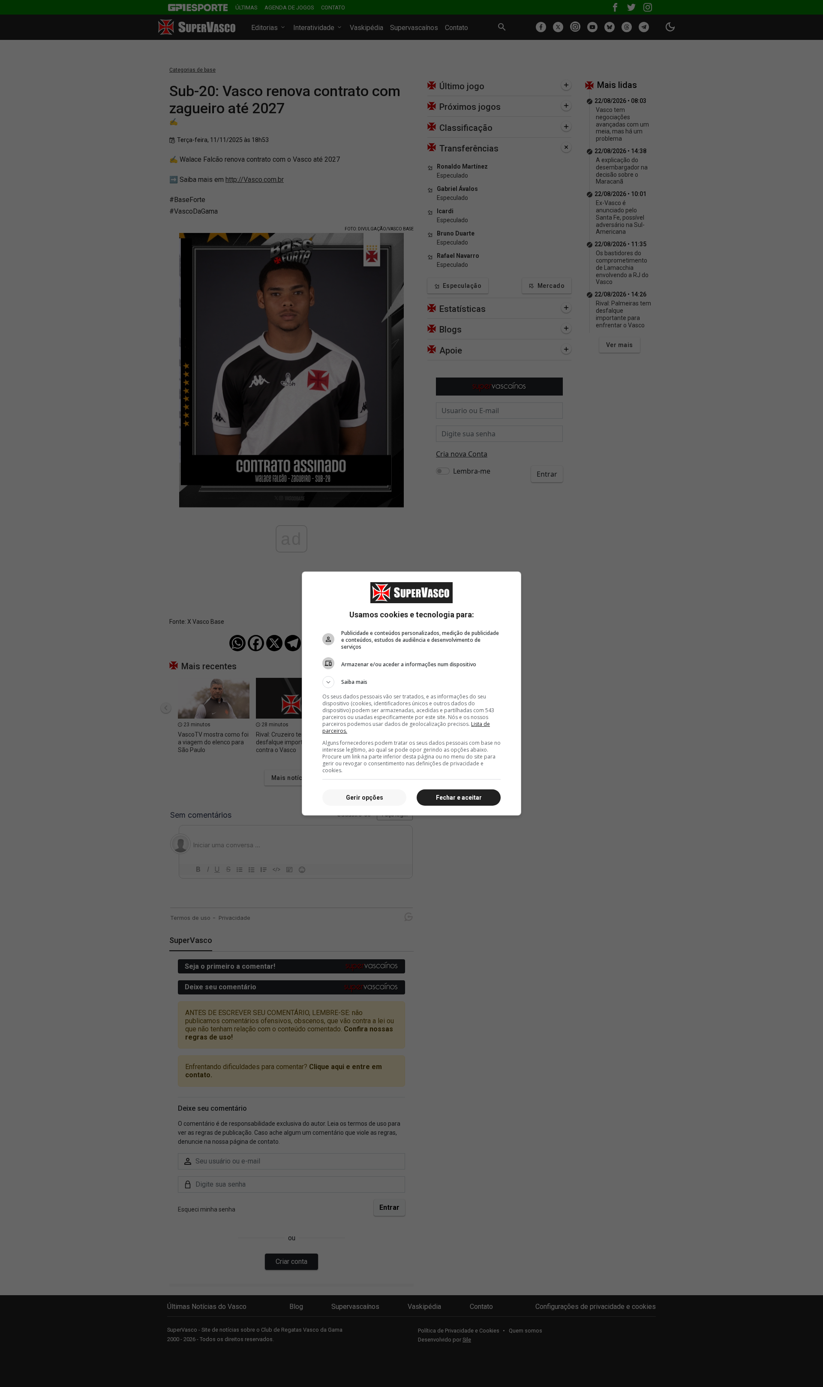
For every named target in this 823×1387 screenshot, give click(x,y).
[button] (411, 682)
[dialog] (411, 693)
